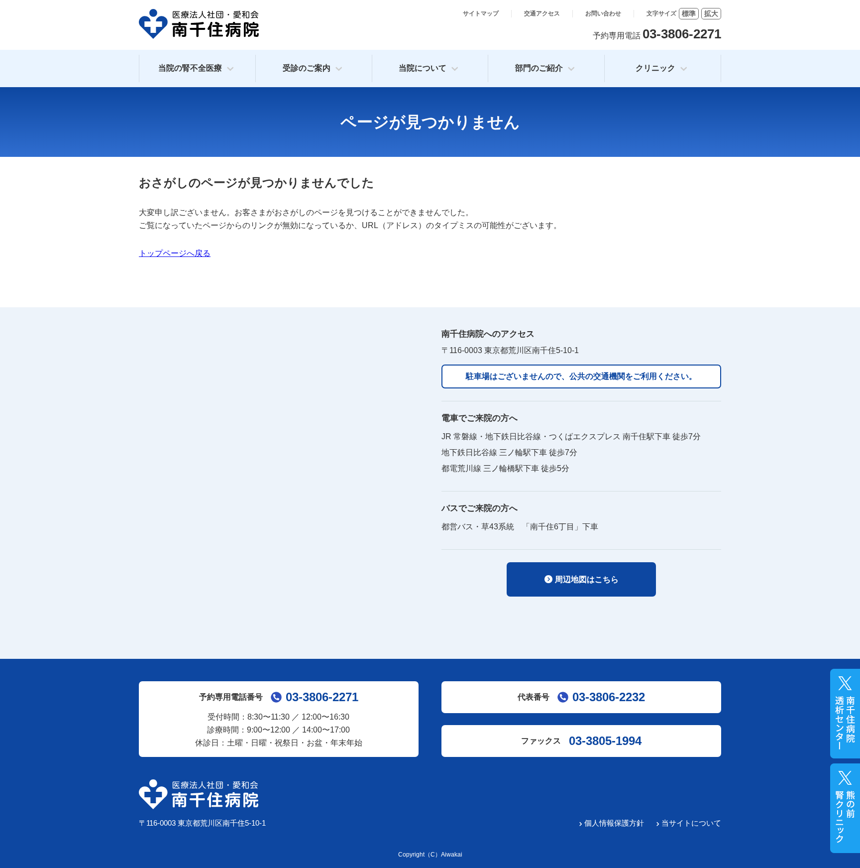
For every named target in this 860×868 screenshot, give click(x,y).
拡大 (711, 13)
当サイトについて (691, 823)
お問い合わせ (603, 13)
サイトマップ (481, 13)
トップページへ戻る (175, 253)
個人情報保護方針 (614, 823)
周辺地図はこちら (587, 579)
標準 (689, 13)
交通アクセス (542, 13)
